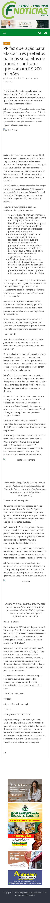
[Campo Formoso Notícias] (25, 2)
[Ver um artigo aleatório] (46, 33)
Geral (7, 43)
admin (29, 78)
